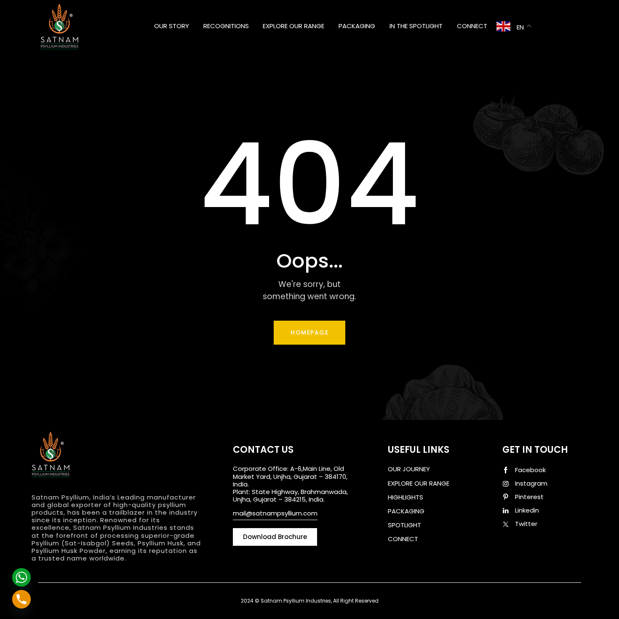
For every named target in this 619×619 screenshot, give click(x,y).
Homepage (309, 332)
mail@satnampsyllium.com (275, 513)
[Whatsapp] (21, 577)
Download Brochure (418, 557)
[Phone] (21, 599)
